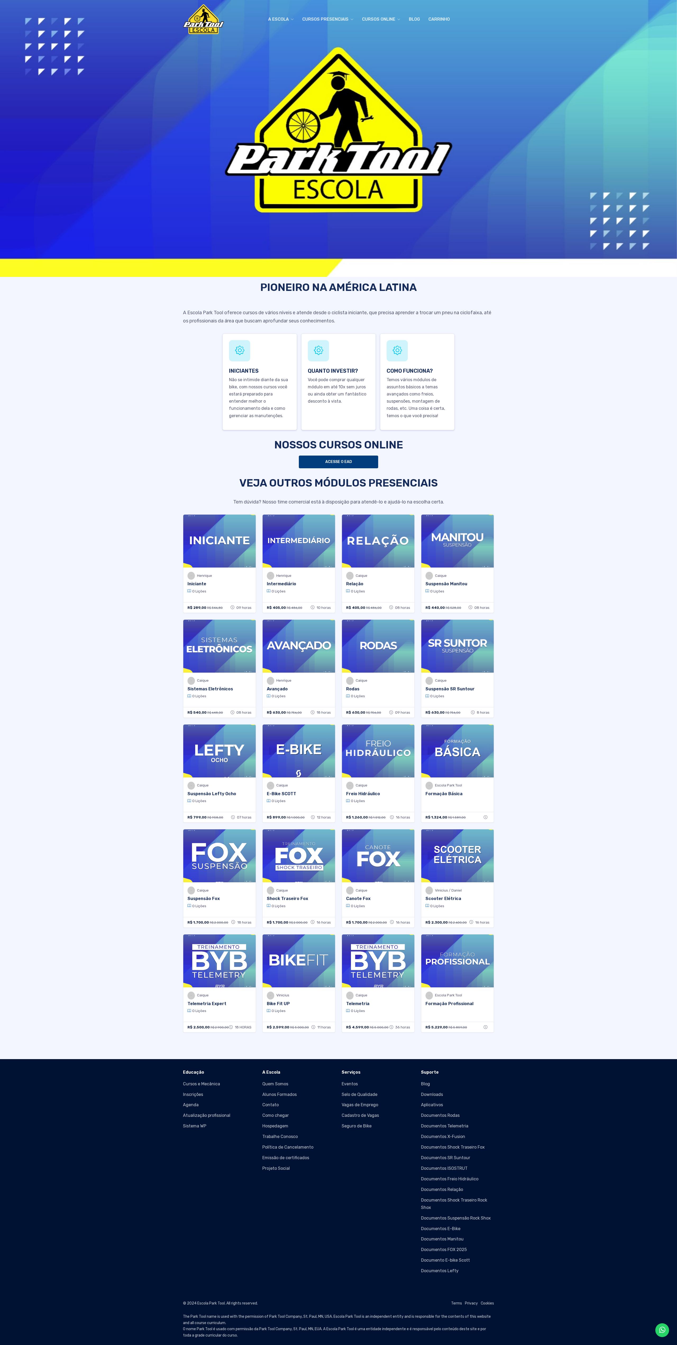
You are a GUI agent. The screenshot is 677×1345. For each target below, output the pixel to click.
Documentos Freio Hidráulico (449, 1178)
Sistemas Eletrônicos (210, 688)
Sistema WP (194, 1125)
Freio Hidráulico (363, 793)
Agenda (191, 1104)
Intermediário (281, 583)
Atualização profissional (206, 1115)
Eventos (350, 1083)
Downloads (432, 1094)
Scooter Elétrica (443, 898)
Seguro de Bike (357, 1125)
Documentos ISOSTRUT (444, 1168)
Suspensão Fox (203, 898)
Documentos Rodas (440, 1115)
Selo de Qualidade (359, 1094)
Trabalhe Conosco (280, 1136)
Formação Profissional (449, 1003)
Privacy (471, 1303)
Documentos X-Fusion (443, 1136)
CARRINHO (439, 19)
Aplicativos (432, 1104)
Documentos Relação (442, 1189)
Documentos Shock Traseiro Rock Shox (454, 1204)
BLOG (414, 19)
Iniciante (196, 583)
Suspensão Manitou (446, 583)
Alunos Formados (279, 1094)
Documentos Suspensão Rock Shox (456, 1218)
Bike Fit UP (278, 1003)
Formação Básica (444, 793)
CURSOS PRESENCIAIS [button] (325, 19)
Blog (425, 1083)
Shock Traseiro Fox (287, 898)
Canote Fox (358, 898)
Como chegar (275, 1115)
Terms (456, 1303)
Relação (354, 583)
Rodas (352, 688)
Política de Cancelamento (287, 1147)
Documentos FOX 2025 (444, 1249)
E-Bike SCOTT (281, 793)
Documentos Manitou (442, 1238)
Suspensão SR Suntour (450, 688)
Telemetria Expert (206, 1003)
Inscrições (193, 1094)
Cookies (487, 1303)
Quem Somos (275, 1083)
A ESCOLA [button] (278, 19)
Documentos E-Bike (440, 1228)
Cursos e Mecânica (201, 1083)
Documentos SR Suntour (445, 1157)
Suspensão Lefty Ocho (211, 793)
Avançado (277, 688)
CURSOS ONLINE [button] (378, 19)
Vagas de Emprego (360, 1104)
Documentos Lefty (440, 1270)
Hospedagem (275, 1125)
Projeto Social (276, 1168)
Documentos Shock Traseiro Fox (453, 1147)
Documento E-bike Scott (445, 1260)
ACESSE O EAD (338, 462)
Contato (270, 1104)
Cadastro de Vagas (360, 1115)
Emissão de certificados (285, 1157)
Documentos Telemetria (444, 1125)
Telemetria (357, 1003)
